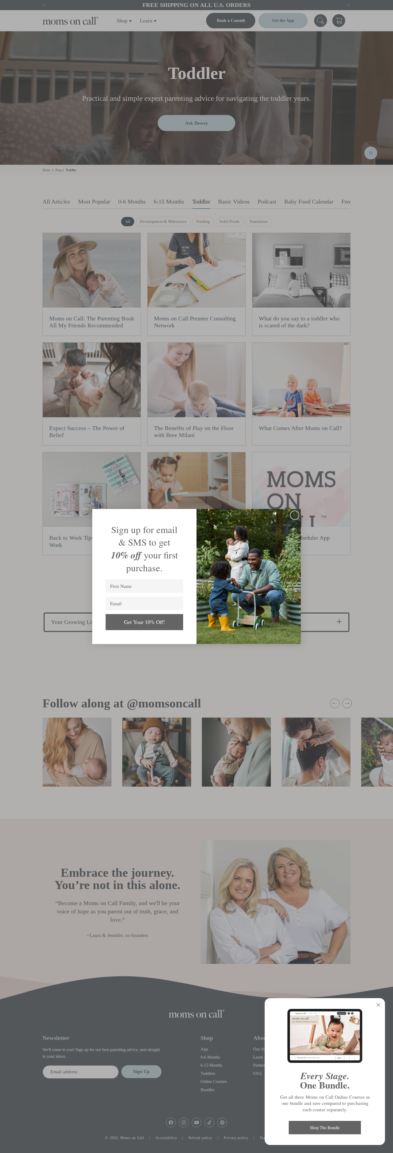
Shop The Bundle (325, 1127)
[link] (324, 1036)
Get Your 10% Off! (144, 622)
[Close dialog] (295, 515)
